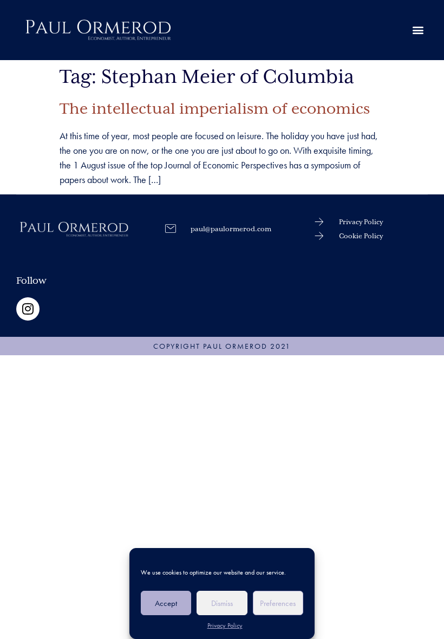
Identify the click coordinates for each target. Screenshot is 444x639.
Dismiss (222, 603)
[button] (418, 30)
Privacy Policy (225, 625)
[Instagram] (28, 309)
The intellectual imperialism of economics (215, 109)
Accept (166, 603)
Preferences (278, 603)
